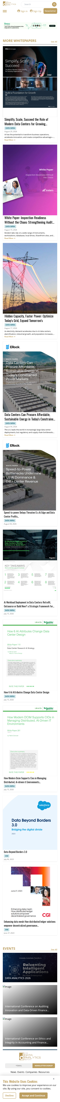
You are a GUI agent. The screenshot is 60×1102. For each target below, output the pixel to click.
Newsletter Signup (44, 1065)
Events (20, 1072)
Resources (44, 1072)
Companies (31, 1072)
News (13, 1072)
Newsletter (50, 10)
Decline (9, 1095)
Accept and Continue (33, 1095)
